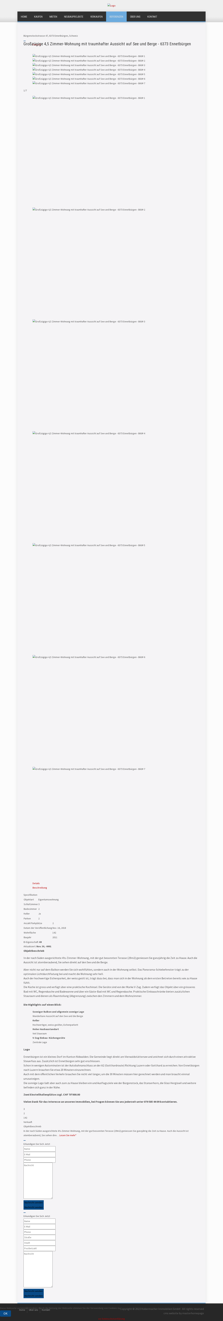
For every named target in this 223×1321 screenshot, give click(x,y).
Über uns (135, 16)
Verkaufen (96, 16)
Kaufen (38, 16)
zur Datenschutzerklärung (111, 1318)
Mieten (53, 16)
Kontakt (152, 16)
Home (24, 16)
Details (36, 883)
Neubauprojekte (73, 16)
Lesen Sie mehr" (67, 1135)
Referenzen (116, 16)
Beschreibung (40, 887)
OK (5, 1313)
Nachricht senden (34, 1202)
